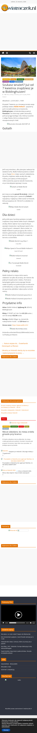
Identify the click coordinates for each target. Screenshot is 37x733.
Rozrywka (5, 81)
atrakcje (11, 94)
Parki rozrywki (29, 79)
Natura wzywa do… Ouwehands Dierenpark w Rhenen (15, 344)
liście (13, 174)
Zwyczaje (5, 428)
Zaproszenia (19, 81)
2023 (7, 94)
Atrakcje (13, 79)
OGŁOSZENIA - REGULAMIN (9, 664)
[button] (18, 614)
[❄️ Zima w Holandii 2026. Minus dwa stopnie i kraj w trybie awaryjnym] (8, 470)
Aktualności (6, 79)
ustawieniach (5, 727)
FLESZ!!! (21, 426)
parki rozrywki (22, 94)
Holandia (16, 94)
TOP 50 (12, 81)
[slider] (17, 622)
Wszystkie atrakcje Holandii (9, 413)
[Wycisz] (31, 623)
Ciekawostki (20, 79)
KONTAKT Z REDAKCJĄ (7, 669)
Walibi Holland (19, 107)
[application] (18, 615)
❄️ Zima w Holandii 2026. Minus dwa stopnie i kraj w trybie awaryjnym (17, 472)
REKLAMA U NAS (6, 667)
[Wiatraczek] (3, 53)
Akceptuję (6, 730)
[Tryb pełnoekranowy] (33, 623)
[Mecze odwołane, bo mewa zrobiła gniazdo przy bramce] (18, 423)
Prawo (26, 426)
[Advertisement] (18, 31)
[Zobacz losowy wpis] (34, 53)
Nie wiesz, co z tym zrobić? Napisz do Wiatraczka (15, 634)
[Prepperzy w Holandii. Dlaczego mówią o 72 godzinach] (4, 451)
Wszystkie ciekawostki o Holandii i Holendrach (15, 410)
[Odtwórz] (3, 623)
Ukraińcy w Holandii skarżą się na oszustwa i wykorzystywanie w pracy (18, 351)
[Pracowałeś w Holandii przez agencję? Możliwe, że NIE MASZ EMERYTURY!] (18, 459)
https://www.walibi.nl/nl (20, 325)
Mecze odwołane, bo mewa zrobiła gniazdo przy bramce (18, 432)
